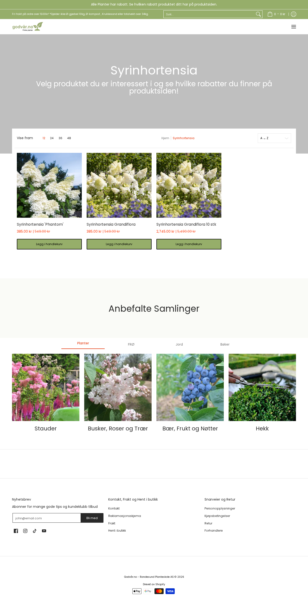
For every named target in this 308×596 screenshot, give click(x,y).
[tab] (83, 344)
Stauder (46, 428)
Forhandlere (214, 530)
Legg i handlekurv (49, 244)
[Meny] (293, 26)
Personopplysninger (220, 508)
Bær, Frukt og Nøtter (190, 428)
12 (44, 138)
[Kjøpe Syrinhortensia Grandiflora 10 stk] (188, 185)
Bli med (92, 518)
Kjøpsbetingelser (217, 516)
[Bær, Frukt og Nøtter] (190, 387)
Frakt (111, 523)
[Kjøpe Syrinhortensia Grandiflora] (119, 185)
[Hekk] (262, 387)
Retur (208, 523)
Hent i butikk (117, 530)
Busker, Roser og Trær (118, 428)
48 (69, 138)
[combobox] (209, 14)
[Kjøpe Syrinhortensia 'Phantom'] (49, 185)
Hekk (262, 428)
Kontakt (114, 508)
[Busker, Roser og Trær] (118, 387)
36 (60, 138)
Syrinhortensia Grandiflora (111, 224)
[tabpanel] (154, 395)
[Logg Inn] (293, 14)
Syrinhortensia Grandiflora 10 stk (186, 224)
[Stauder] (45, 387)
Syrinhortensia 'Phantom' (40, 224)
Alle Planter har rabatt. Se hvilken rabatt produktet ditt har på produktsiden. (154, 4)
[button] (16, 531)
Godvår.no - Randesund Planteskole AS (149, 577)
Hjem (165, 138)
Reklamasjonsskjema (124, 516)
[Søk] (258, 14)
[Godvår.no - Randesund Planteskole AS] (27, 26)
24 (52, 138)
